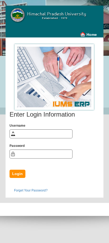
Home (92, 34)
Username (17, 125)
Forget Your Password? (31, 190)
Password (17, 146)
